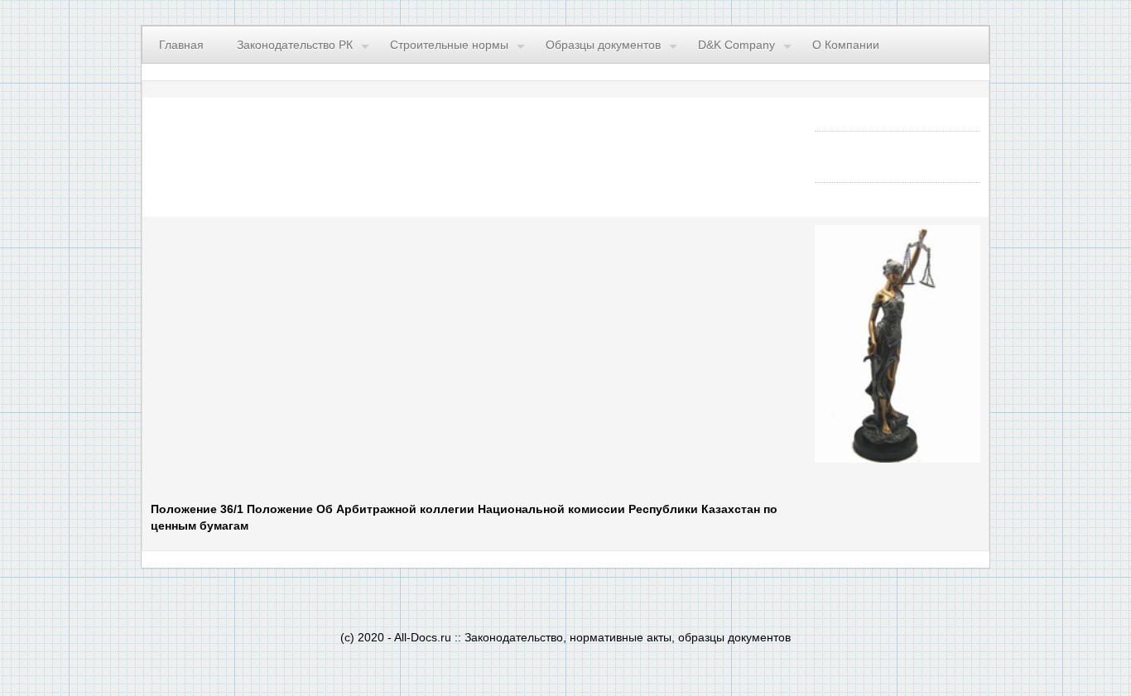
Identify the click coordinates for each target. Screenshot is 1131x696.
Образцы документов (603, 44)
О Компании (845, 44)
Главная (181, 44)
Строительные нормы (449, 44)
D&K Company (736, 44)
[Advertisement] (354, 359)
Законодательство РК (295, 44)
